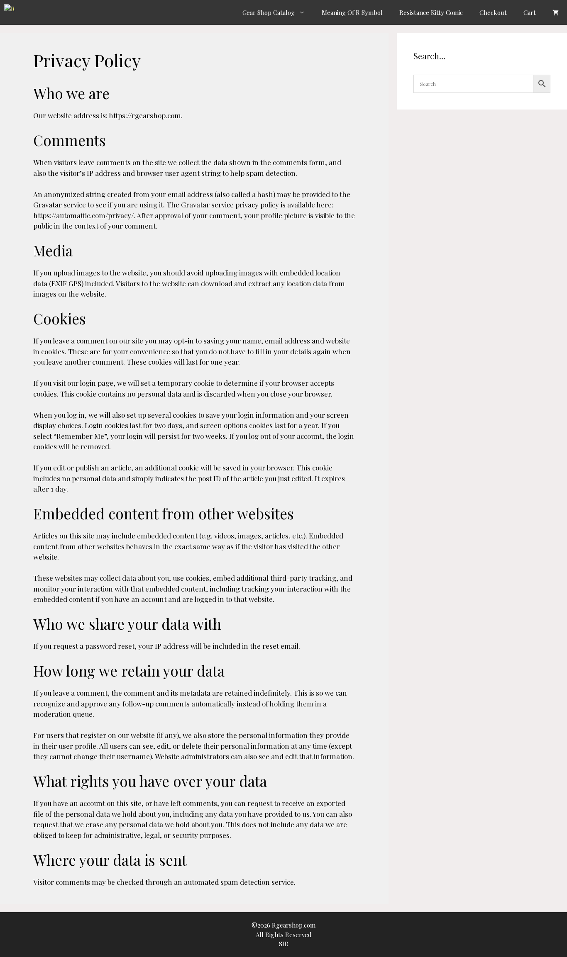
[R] (12, 12)
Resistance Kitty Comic (431, 12)
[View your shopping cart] (555, 12)
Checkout (493, 12)
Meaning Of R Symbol (352, 12)
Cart (529, 12)
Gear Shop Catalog (268, 12)
